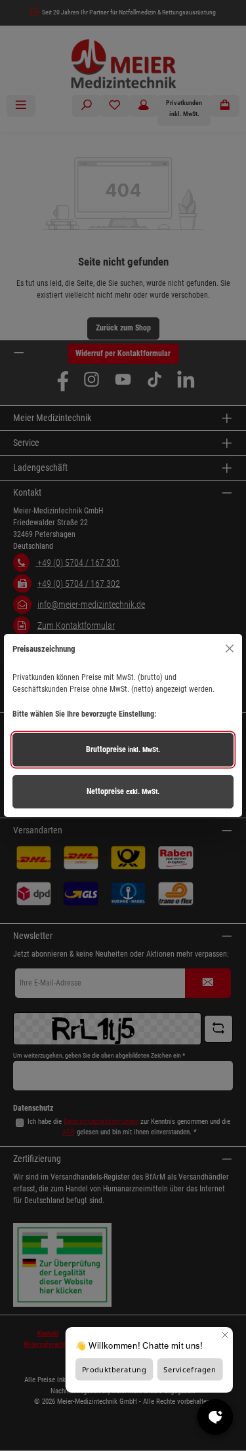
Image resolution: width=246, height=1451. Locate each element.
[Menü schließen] (229, 649)
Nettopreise (123, 791)
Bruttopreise (123, 749)
